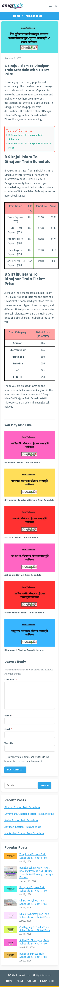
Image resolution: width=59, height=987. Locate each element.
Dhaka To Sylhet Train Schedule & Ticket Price (33, 902)
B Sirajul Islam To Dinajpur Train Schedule (25, 137)
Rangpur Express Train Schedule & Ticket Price (33, 955)
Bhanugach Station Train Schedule (24, 650)
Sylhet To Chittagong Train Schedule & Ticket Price (34, 942)
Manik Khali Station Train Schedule (24, 612)
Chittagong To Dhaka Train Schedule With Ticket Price (34, 928)
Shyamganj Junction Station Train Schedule (29, 499)
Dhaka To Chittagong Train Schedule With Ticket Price (34, 915)
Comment (10, 679)
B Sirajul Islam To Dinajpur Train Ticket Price (29, 145)
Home (16, 15)
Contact (31, 980)
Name (8, 715)
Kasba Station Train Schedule (21, 537)
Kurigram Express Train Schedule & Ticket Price (33, 889)
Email (8, 729)
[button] (50, 6)
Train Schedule (33, 15)
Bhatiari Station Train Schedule (22, 462)
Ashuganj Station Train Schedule (22, 574)
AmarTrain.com (23, 975)
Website (8, 743)
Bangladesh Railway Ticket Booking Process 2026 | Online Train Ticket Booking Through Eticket (36, 872)
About (20, 980)
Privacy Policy (47, 980)
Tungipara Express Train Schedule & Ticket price (33, 856)
